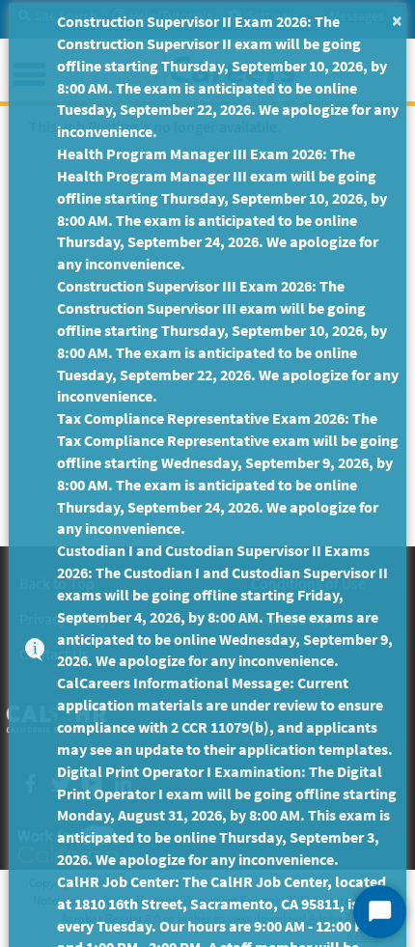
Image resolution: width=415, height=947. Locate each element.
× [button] (397, 20)
